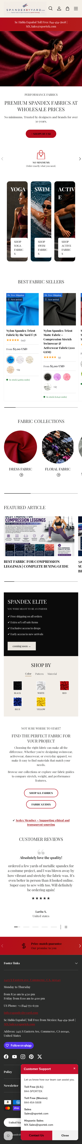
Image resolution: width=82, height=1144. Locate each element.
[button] (67, 8)
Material (52, 673)
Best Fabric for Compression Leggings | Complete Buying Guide (36, 564)
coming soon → (22, 646)
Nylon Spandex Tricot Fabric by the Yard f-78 (21, 333)
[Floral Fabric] (57, 447)
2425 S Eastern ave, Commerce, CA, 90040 (32, 980)
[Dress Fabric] (20, 447)
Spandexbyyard (19, 1134)
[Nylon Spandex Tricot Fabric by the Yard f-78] (22, 309)
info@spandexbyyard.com (21, 1013)
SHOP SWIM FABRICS (42, 247)
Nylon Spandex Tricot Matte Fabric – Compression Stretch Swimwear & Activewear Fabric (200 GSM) (59, 341)
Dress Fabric (20, 469)
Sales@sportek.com (36, 1113)
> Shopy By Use (41, 133)
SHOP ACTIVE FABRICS (66, 247)
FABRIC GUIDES (41, 804)
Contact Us (36, 1135)
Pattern (39, 673)
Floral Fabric (57, 469)
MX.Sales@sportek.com (19, 1024)
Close (65, 1135)
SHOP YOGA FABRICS (18, 247)
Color (28, 673)
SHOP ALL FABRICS (41, 793)
